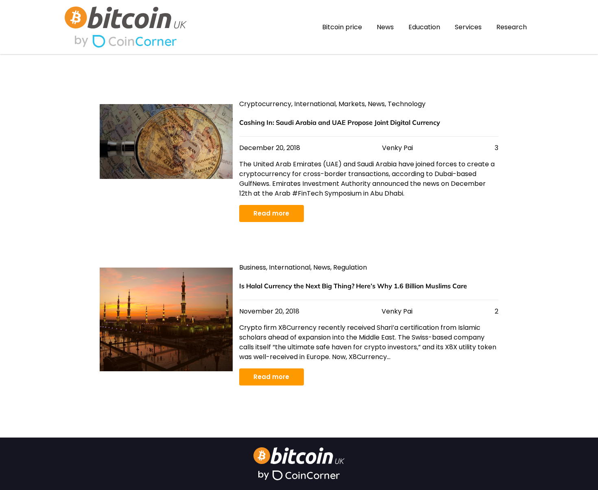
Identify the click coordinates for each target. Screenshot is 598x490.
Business (252, 267)
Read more (271, 213)
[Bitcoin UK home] (126, 17)
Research (511, 27)
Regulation (350, 267)
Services (468, 27)
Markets (351, 104)
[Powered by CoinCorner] (299, 475)
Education (424, 27)
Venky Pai (397, 147)
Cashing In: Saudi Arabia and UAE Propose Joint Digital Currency (339, 122)
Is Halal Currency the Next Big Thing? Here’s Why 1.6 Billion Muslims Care (353, 286)
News (385, 27)
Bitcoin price (342, 27)
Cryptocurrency (265, 104)
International (315, 104)
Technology (407, 104)
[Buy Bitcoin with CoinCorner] (126, 41)
